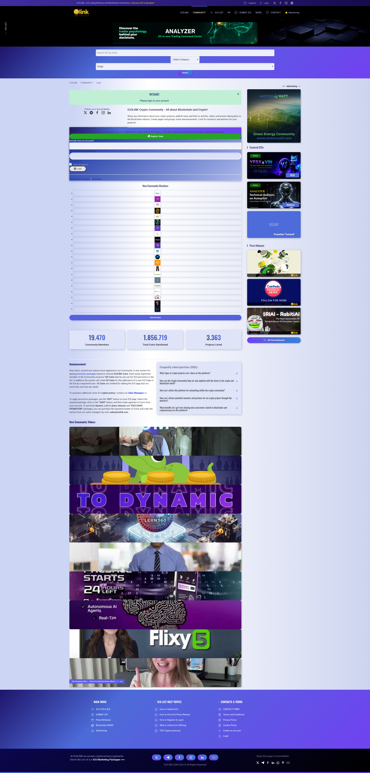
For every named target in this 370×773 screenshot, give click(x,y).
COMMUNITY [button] (199, 12)
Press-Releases (103, 720)
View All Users (155, 318)
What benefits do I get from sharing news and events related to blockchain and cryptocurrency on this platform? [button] (193, 408)
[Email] (213, 757)
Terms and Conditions (233, 714)
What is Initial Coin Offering (173, 725)
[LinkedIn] (202, 757)
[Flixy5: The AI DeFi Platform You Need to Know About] (155, 643)
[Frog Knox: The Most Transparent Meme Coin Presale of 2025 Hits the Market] (274, 263)
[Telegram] (292, 3)
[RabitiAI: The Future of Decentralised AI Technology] (274, 321)
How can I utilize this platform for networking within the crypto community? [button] (192, 390)
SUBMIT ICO (245, 12)
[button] (238, 94)
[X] (274, 3)
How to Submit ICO (169, 709)
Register (252, 3)
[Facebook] (280, 3)
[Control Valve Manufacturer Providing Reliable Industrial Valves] (155, 441)
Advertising (291, 86)
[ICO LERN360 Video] (155, 528)
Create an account (232, 730)
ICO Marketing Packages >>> (109, 759)
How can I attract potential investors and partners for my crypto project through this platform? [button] (196, 399)
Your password (75, 161)
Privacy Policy (230, 720)
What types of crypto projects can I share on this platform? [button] (185, 373)
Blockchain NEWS (104, 725)
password (96, 179)
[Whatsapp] (277, 762)
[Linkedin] (272, 762)
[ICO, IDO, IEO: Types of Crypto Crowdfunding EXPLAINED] (155, 470)
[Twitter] (257, 762)
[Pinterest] (283, 762)
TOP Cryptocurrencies (170, 730)
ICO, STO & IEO (103, 709)
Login (266, 3)
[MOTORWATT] (274, 116)
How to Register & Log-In (172, 720)
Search (185, 73)
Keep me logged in (80, 164)
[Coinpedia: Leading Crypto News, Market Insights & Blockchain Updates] (274, 292)
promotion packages (86, 374)
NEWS (259, 12)
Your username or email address (82, 151)
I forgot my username (79, 179)
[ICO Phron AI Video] (155, 499)
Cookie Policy (230, 725)
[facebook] (267, 762)
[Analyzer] (185, 33)
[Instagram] (286, 3)
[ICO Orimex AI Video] (155, 614)
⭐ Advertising (292, 12)
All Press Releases (276, 340)
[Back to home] (79, 12)
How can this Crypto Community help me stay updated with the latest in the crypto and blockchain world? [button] (197, 382)
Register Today (156, 136)
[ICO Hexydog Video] (155, 672)
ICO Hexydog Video (79, 681)
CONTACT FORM (231, 709)
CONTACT (276, 12)
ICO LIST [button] (219, 12)
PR (229, 12)
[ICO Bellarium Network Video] (155, 556)
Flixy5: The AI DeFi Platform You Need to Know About (93, 681)
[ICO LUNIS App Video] (155, 585)
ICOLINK (184, 12)
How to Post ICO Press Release (175, 714)
